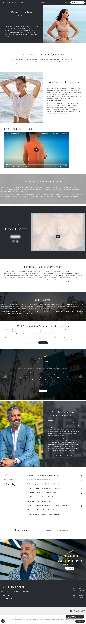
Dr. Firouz (50, 420)
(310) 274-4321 (70, 619)
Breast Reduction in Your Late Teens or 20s (56, 530)
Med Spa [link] (81, 590)
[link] (64, 2)
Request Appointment (77, 2)
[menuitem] (2, 598)
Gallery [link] (81, 595)
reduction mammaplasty (72, 88)
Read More (43, 391)
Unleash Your (70, 558)
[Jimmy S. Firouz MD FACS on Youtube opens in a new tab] (7, 598)
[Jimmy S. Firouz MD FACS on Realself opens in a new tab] (4, 598)
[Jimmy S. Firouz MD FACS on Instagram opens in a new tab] (2, 598)
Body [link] (74, 595)
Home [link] (74, 588)
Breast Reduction (24, 24)
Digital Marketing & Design (79, 611)
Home (16, 24)
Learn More (43, 342)
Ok (58, 236)
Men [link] (80, 588)
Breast (19, 24)
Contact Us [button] (80, 621)
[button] (3, 621)
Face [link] (74, 597)
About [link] (74, 590)
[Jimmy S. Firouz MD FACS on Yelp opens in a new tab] (9, 598)
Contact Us (70, 568)
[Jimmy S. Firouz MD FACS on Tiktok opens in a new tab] (12, 598)
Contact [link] (81, 597)
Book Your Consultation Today (64, 455)
